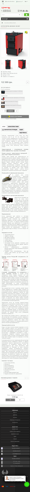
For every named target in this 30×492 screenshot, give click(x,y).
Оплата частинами (16, 116)
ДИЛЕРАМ (15, 415)
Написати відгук (13, 118)
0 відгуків (7, 118)
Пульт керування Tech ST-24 (15, 395)
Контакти (15, 417)
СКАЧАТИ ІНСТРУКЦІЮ (10, 129)
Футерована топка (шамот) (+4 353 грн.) (13, 105)
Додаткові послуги (15, 434)
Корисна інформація (15, 441)
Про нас (15, 412)
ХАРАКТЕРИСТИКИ (13, 126)
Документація (15, 429)
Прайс (15, 436)
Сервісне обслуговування (15, 431)
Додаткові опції (4, 95)
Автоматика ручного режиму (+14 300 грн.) (13, 91)
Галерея (15, 438)
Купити (10, 111)
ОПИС (4, 126)
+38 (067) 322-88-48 (16, 458)
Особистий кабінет (10, 1)
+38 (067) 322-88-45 (7, 11)
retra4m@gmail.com (16, 453)
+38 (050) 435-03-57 (7, 10)
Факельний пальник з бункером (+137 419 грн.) (14, 97)
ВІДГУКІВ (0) (23, 132)
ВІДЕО (21, 129)
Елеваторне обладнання (15, 419)
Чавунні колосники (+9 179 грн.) (11, 101)
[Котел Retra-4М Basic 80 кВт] (8, 64)
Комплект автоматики (5, 89)
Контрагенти (15, 422)
